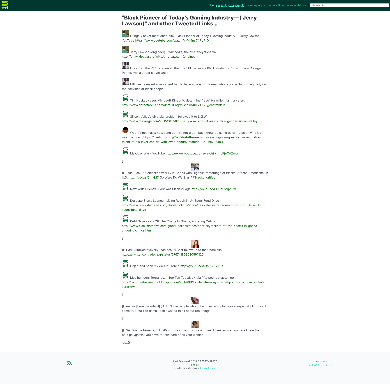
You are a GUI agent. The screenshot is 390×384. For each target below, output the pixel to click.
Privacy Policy (320, 361)
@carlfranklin (215, 105)
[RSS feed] (69, 363)
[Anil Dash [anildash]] (125, 133)
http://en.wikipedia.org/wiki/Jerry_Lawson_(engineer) (160, 56)
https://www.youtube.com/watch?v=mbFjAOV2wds (202, 153)
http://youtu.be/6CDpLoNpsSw (213, 189)
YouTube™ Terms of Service (320, 365)
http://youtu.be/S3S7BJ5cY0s (201, 266)
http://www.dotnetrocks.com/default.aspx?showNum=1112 (164, 105)
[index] (195, 364)
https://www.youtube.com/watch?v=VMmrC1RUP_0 (172, 40)
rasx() (126, 342)
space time (276, 5)
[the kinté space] (6, 5)
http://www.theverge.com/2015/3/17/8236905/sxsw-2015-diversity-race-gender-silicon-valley (189, 121)
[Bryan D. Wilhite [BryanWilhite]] (125, 36)
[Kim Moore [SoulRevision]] (125, 68)
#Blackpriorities (204, 177)
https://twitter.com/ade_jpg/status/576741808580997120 (163, 254)
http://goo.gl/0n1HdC (144, 177)
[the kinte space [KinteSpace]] (125, 100)
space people (256, 5)
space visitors (297, 5)
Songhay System (207, 368)
